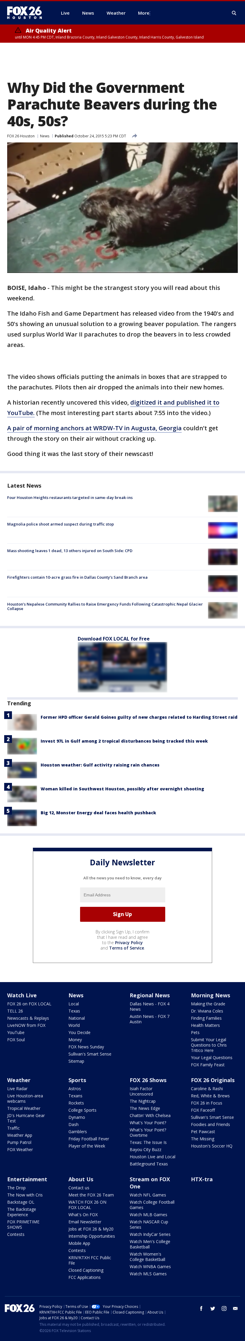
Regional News (150, 995)
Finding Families (206, 1018)
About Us (80, 1179)
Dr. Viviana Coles (207, 1011)
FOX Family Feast (208, 1064)
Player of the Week (86, 1146)
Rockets (76, 1103)
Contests (15, 1234)
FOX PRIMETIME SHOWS (23, 1224)
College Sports (82, 1110)
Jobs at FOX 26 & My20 (91, 1229)
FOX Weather (20, 1149)
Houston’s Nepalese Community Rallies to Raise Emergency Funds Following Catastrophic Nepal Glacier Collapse (105, 606)
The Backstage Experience (21, 1211)
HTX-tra (202, 1179)
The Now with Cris (25, 1195)
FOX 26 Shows (148, 1080)
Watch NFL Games (148, 1195)
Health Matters (205, 1025)
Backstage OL (20, 1202)
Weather (18, 1080)
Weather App (19, 1135)
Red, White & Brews (210, 1096)
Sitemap (76, 1061)
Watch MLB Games (148, 1214)
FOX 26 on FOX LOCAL (29, 1004)
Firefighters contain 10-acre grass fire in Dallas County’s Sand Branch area (77, 577)
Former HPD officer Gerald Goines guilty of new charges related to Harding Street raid (139, 717)
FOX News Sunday (86, 1047)
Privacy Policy (129, 942)
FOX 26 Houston (21, 136)
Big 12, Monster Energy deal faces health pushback (98, 812)
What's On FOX (83, 1214)
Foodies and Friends (210, 1124)
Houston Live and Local (152, 1156)
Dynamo (76, 1117)
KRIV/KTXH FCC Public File (89, 1260)
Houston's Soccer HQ (211, 1146)
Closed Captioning (85, 1270)
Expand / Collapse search (234, 13)
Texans (75, 1096)
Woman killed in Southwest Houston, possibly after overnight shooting (122, 789)
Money (75, 1039)
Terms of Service (126, 948)
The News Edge (145, 1108)
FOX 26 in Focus (206, 1103)
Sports (77, 1080)
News (44, 136)
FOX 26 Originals (213, 1080)
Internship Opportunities (91, 1236)
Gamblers (77, 1131)
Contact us (78, 1188)
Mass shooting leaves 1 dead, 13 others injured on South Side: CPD (69, 550)
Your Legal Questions (211, 1057)
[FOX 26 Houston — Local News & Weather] (27, 13)
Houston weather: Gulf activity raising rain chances (100, 765)
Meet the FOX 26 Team (91, 1195)
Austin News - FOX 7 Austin (149, 1018)
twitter (213, 1308)
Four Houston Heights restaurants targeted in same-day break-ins (70, 497)
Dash (73, 1124)
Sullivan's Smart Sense (89, 1054)
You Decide (79, 1032)
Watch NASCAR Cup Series (149, 1224)
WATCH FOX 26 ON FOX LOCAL (87, 1204)
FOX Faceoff (203, 1110)
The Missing (202, 1139)
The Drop (16, 1188)
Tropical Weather (23, 1108)
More (143, 13)
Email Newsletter (84, 1222)
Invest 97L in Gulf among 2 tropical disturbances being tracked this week (124, 741)
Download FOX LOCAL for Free (114, 638)
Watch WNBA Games (150, 1266)
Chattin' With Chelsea (150, 1115)
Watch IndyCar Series (150, 1234)
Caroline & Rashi (207, 1088)
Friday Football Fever (88, 1139)
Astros (74, 1088)
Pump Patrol (19, 1142)
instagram (224, 1308)
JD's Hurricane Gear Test (26, 1118)
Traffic (13, 1128)
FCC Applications (84, 1277)
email (235, 1308)
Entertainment (27, 1179)
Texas (74, 1011)
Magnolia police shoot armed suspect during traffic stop (60, 524)
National (76, 1018)
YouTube (15, 1032)
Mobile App (79, 1243)
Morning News (210, 995)
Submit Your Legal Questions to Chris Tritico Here (209, 1045)
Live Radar (17, 1088)
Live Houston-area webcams (25, 1098)
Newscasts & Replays (28, 1018)
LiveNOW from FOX (26, 1025)
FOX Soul (16, 1039)
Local (73, 1004)
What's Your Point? (148, 1122)
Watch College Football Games (152, 1204)
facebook (201, 1308)
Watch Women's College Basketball (147, 1256)
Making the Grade (208, 1004)
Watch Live (22, 995)
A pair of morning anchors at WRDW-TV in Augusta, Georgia (94, 428)
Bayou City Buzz (145, 1149)
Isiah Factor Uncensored (141, 1091)
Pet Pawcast (203, 1131)
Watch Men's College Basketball (150, 1244)
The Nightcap (143, 1101)
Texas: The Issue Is (148, 1142)
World (74, 1025)
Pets (195, 1032)
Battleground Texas (149, 1164)
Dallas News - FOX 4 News (149, 1006)
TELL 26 (15, 1011)
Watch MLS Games (148, 1274)
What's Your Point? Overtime (148, 1132)
